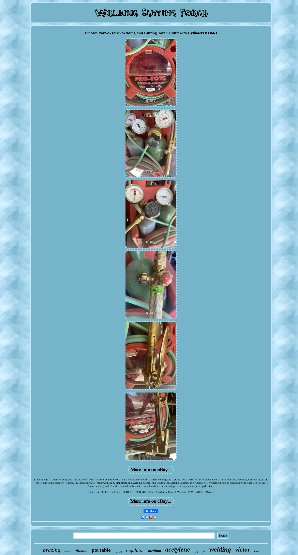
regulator (135, 550)
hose (256, 551)
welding (220, 549)
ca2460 (118, 552)
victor (242, 549)
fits (204, 551)
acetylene (177, 549)
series (67, 551)
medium (154, 551)
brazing (51, 550)
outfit (196, 552)
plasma (81, 550)
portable (101, 550)
